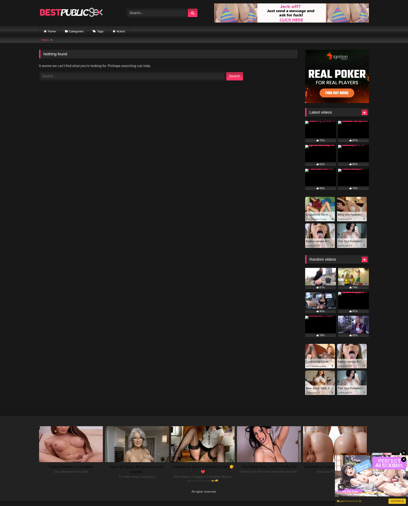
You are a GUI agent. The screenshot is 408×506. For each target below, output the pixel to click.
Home (52, 31)
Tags (100, 31)
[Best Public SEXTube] (71, 13)
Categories (76, 31)
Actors (120, 31)
